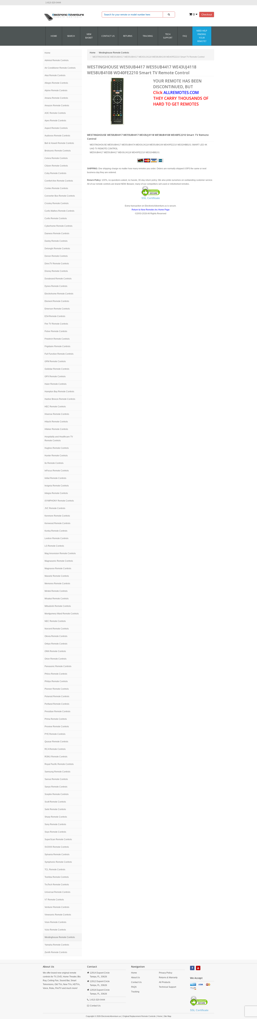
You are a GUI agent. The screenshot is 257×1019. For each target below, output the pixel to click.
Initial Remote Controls (55, 478)
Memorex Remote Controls (57, 583)
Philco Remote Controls (56, 674)
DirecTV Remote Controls (57, 263)
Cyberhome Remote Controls (58, 226)
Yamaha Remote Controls (57, 945)
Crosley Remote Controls (57, 203)
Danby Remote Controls (56, 241)
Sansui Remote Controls (56, 779)
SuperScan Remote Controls (58, 839)
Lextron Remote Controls (56, 538)
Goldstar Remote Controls (57, 369)
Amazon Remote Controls (57, 105)
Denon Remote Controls (56, 256)
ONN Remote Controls (55, 651)
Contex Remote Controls (56, 188)
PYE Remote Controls (55, 734)
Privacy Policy (165, 973)
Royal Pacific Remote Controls (59, 764)
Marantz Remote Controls (57, 576)
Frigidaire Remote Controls (57, 346)
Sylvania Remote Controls (57, 854)
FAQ (185, 35)
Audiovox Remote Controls (57, 135)
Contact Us (95, 1005)
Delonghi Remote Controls (57, 248)
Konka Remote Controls (56, 531)
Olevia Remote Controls (56, 636)
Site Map (167, 1016)
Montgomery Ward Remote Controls (62, 613)
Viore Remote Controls (55, 922)
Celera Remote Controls (56, 158)
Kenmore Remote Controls (57, 516)
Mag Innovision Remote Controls (60, 553)
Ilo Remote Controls (54, 463)
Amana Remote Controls (56, 98)
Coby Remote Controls (55, 173)
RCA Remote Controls (55, 749)
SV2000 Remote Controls (57, 847)
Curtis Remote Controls (56, 218)
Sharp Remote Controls (56, 817)
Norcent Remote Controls (57, 628)
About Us (135, 977)
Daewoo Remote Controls (57, 233)
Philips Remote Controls (56, 681)
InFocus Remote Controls (57, 470)
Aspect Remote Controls (56, 128)
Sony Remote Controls (55, 824)
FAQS (134, 987)
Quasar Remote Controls (56, 741)
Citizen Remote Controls (56, 166)
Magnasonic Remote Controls (59, 561)
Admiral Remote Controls (57, 60)
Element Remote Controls (57, 301)
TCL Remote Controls (55, 869)
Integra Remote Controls (56, 493)
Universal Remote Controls (57, 892)
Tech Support (167, 36)
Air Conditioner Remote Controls (60, 68)
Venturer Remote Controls (57, 907)
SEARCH (71, 35)
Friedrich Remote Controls (57, 339)
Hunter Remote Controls (56, 455)
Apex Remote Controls (55, 120)
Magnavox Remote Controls (58, 568)
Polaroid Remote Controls (57, 696)
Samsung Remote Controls (57, 771)
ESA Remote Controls (55, 316)
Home (54, 35)
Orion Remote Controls (55, 659)
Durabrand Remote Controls (58, 278)
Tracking (148, 35)
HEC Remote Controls (55, 406)
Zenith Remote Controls (56, 952)
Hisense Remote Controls (57, 414)
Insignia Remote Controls (57, 485)
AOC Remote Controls (55, 113)
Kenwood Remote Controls (57, 523)
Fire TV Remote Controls (56, 324)
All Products (164, 982)
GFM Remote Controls (55, 361)
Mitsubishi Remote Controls (58, 606)
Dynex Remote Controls (56, 286)
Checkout (206, 14)
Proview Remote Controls (57, 726)
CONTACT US (108, 35)
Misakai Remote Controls (57, 598)
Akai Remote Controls (55, 75)
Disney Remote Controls (56, 271)
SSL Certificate (150, 198)
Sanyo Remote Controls (56, 787)
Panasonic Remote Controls (58, 666)
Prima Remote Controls (56, 719)
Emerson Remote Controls (57, 309)
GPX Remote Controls (55, 376)
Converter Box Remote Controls (60, 196)
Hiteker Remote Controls (56, 429)
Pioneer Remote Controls (57, 689)
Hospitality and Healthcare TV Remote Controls (59, 438)
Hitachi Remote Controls (56, 421)
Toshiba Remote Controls (57, 877)
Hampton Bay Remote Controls (59, 391)
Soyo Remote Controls (55, 832)
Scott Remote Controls (55, 802)
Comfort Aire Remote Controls (59, 181)
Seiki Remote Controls (55, 809)
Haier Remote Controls (55, 384)
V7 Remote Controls (54, 899)
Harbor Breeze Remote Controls (60, 399)
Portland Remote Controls (57, 704)
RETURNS (127, 35)
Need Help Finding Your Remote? (202, 36)
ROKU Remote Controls (56, 756)
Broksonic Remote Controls (58, 150)
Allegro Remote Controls (56, 83)
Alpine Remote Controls (56, 90)
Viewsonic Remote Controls (58, 914)
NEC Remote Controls (55, 621)
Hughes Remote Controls (57, 448)
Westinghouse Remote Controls (60, 937)
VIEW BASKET (89, 36)
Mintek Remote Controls (56, 591)
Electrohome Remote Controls (59, 293)
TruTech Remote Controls (57, 884)
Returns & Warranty (168, 977)
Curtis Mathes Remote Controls (59, 211)
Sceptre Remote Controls (57, 794)
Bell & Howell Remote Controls (59, 143)
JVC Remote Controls (55, 508)
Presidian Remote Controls (57, 711)
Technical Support (167, 987)
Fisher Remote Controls (56, 331)
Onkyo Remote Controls (56, 644)
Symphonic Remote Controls (58, 862)
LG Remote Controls (54, 546)
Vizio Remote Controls (55, 930)
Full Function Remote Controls (59, 354)
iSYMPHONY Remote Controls (59, 501)
